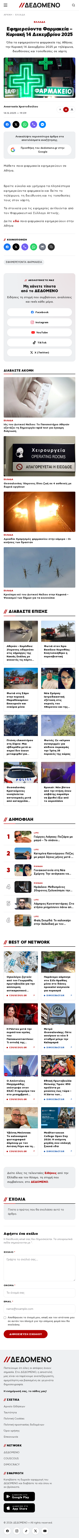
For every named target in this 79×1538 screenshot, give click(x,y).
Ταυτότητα (10, 1412)
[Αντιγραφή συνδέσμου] (51, 246)
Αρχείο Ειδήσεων (14, 1406)
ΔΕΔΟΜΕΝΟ (39, 1181)
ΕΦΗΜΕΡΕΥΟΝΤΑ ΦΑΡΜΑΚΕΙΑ (24, 262)
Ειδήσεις (51, 1173)
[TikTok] (26, 1531)
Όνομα (9, 1285)
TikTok (41, 342)
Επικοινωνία (11, 1436)
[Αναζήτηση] (73, 5)
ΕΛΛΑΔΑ (20, 15)
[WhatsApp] (24, 124)
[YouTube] (45, 1531)
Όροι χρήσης (12, 1430)
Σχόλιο (9, 1252)
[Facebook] (7, 124)
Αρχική (8, 15)
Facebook (42, 312)
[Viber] (33, 124)
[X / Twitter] (15, 124)
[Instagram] (16, 1531)
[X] (35, 1531)
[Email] (42, 246)
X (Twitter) (42, 352)
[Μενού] (5, 5)
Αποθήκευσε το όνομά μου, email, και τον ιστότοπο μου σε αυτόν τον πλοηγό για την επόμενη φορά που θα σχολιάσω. (41, 1321)
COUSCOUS (11, 1458)
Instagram (41, 322)
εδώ (16, 221)
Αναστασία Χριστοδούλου (21, 106)
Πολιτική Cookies (14, 1418)
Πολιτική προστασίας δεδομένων (24, 1424)
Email (8, 1301)
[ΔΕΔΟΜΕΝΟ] (39, 5)
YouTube (42, 332)
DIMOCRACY (12, 1464)
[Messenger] (42, 124)
